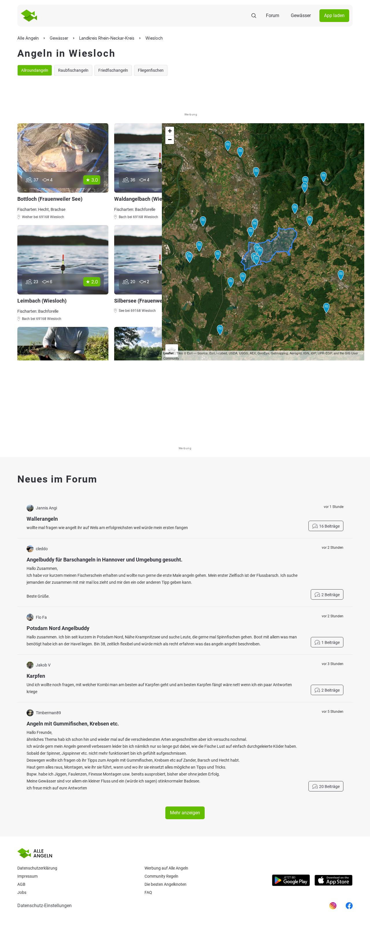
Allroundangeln (34, 70)
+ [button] (170, 131)
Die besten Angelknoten (165, 884)
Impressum (27, 876)
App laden (334, 15)
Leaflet (168, 353)
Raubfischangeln (73, 70)
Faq (148, 892)
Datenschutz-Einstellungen (44, 905)
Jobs (21, 892)
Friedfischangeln (113, 70)
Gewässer (301, 15)
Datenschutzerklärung (37, 868)
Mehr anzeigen (185, 812)
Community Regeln (161, 876)
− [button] (170, 139)
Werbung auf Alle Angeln (166, 868)
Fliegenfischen (151, 70)
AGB (21, 884)
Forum (272, 15)
